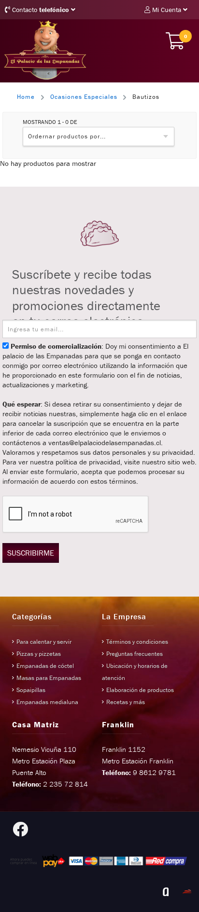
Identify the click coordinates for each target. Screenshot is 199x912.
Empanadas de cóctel (45, 666)
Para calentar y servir (43, 642)
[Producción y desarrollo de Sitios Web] (166, 892)
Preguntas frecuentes (134, 654)
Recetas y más (125, 702)
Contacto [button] (39, 9)
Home (26, 97)
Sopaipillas (30, 690)
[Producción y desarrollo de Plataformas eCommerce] (187, 892)
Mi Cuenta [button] (166, 9)
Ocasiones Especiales (83, 97)
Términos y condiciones (137, 642)
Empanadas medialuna (47, 702)
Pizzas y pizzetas (38, 654)
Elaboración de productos (140, 690)
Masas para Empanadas (48, 678)
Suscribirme (30, 553)
